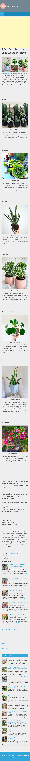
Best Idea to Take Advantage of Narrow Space (18, 704)
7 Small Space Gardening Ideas (14, 695)
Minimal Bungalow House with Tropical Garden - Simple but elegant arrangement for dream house (18, 678)
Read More (19, 587)
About (3, 646)
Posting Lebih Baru (7, 630)
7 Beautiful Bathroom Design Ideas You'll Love (18, 659)
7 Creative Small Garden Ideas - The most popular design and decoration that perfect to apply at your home (17, 669)
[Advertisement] (15, 32)
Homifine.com (5, 73)
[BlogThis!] (5, 558)
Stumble (13, 555)
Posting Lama (24, 630)
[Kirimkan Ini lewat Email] (3, 558)
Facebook (12, 553)
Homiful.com (26, 755)
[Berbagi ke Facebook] (7, 558)
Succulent (5, 550)
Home (3, 641)
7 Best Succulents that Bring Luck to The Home (14, 51)
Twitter (20, 553)
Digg (19, 555)
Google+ (6, 555)
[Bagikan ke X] (6, 558)
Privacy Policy (5, 648)
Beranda (16, 630)
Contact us (4, 643)
